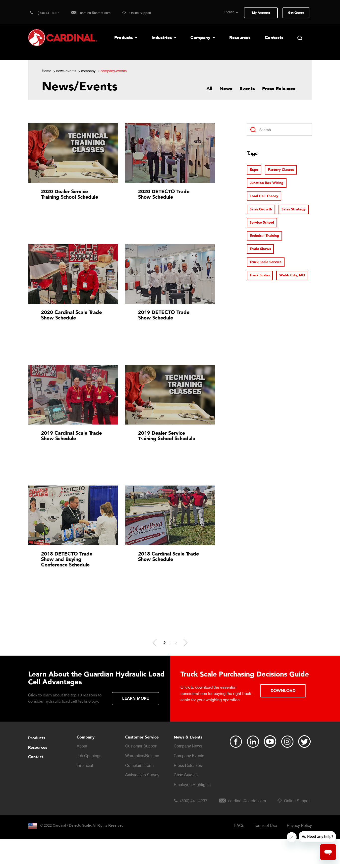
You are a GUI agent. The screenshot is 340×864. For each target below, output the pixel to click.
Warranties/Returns (142, 756)
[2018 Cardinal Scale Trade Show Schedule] (170, 515)
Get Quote (296, 12)
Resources (239, 38)
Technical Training (264, 235)
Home (46, 70)
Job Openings (89, 756)
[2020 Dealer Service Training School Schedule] (73, 153)
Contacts (274, 38)
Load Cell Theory (264, 196)
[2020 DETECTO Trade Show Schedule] (170, 153)
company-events (114, 70)
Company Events (189, 756)
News (226, 88)
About (82, 746)
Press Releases (278, 88)
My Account (261, 12)
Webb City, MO (292, 275)
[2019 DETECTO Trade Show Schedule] (170, 274)
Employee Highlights (192, 785)
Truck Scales (260, 275)
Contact (35, 757)
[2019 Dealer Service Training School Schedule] (170, 395)
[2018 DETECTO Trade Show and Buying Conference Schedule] (73, 515)
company (88, 70)
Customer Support (141, 746)
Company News (188, 746)
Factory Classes (281, 169)
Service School (262, 222)
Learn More (135, 698)
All (209, 88)
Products (124, 38)
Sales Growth (261, 209)
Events (247, 88)
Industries (162, 38)
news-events (66, 70)
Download (283, 690)
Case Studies (186, 775)
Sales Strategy (294, 209)
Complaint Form (139, 766)
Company (201, 38)
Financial (85, 766)
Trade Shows (260, 249)
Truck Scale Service (266, 262)
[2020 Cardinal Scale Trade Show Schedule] (73, 274)
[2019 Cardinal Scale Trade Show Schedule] (73, 395)
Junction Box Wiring (266, 183)
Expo (254, 169)
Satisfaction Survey (142, 775)
